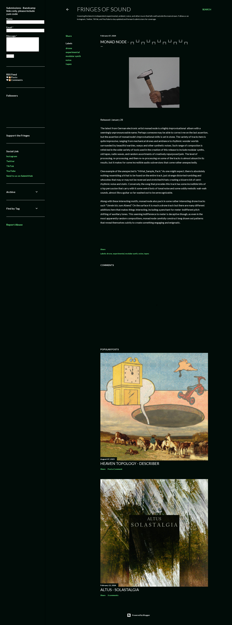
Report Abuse (14, 224)
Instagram (11, 156)
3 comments (113, 595)
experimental (73, 52)
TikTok (10, 166)
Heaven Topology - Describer (129, 463)
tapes (69, 64)
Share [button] (69, 36)
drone (69, 48)
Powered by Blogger (141, 615)
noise (68, 60)
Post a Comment (115, 469)
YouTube (10, 171)
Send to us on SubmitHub (19, 175)
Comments (17, 80)
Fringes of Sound (104, 9)
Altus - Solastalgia (119, 589)
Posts (14, 77)
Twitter (10, 161)
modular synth (73, 56)
